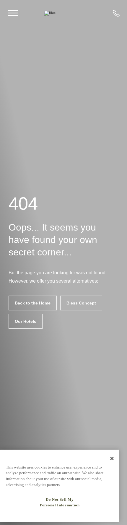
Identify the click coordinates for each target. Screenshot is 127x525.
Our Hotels (25, 321)
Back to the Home (33, 303)
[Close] (111, 458)
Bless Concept (81, 303)
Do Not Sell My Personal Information (60, 502)
